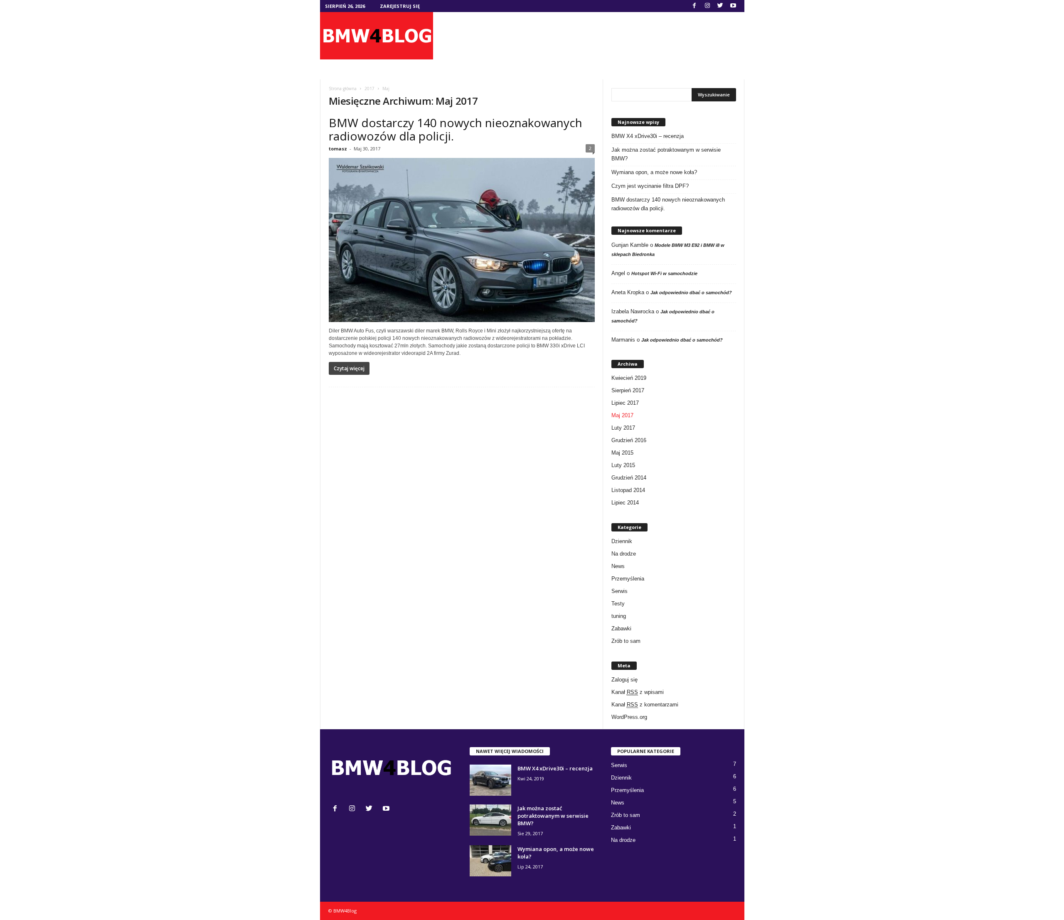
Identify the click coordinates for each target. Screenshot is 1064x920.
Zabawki (621, 628)
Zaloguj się (624, 679)
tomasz (338, 148)
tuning (618, 616)
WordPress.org (629, 717)
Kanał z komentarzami (644, 704)
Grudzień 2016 (628, 440)
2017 (369, 88)
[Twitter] (720, 6)
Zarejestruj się (400, 6)
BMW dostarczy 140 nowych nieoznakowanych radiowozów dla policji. (455, 129)
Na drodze (623, 554)
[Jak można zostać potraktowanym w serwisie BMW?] (490, 820)
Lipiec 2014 (625, 502)
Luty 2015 (623, 465)
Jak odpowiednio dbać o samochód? (691, 292)
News (618, 566)
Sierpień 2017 (627, 390)
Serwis (619, 591)
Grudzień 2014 (628, 478)
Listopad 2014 (628, 490)
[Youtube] (733, 6)
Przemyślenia (627, 579)
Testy (618, 603)
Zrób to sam (625, 641)
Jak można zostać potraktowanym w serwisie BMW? (666, 154)
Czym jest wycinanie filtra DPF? (650, 186)
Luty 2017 (623, 428)
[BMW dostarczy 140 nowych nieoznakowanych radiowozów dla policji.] (462, 240)
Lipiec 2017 (625, 403)
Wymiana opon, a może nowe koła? (654, 172)
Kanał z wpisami (637, 692)
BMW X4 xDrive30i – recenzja (647, 136)
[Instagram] (707, 6)
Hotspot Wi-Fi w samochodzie (664, 273)
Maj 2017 (622, 415)
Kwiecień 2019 (628, 378)
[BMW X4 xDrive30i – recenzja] (490, 780)
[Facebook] (694, 6)
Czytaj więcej (349, 368)
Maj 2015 (622, 453)
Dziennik (621, 541)
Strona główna (343, 88)
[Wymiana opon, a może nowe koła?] (490, 860)
